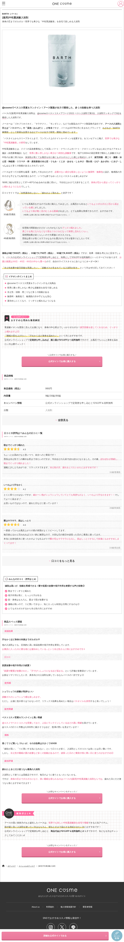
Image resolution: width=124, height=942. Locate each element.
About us (36, 907)
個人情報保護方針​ (68, 907)
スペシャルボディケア (27, 866)
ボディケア (12, 866)
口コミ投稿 (116, 935)
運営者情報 (87, 907)
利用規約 (50, 907)
